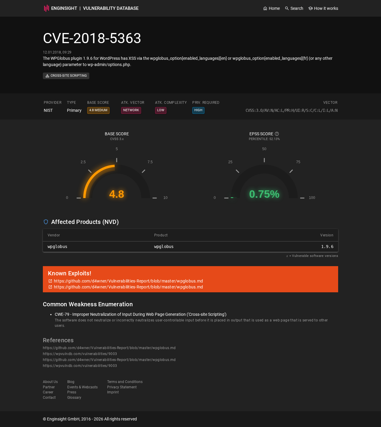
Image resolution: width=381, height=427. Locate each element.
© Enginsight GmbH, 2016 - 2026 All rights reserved (90, 419)
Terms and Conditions (125, 382)
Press (71, 392)
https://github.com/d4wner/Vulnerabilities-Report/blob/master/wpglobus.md (109, 348)
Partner (49, 387)
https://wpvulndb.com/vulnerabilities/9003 (80, 354)
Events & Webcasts (82, 387)
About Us (50, 382)
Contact (49, 397)
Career (48, 392)
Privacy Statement (122, 387)
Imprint (113, 392)
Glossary (74, 397)
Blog (70, 382)
